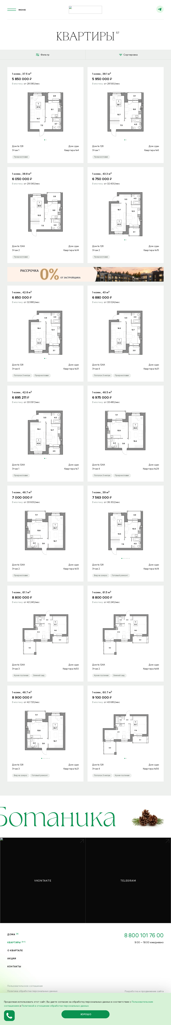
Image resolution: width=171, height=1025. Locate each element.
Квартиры (14, 942)
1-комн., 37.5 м (21, 73)
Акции (11, 958)
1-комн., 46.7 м (22, 492)
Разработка (131, 991)
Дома (11, 934)
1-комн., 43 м (101, 292)
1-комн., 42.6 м (22, 392)
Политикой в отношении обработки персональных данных (55, 1005)
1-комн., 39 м (101, 492)
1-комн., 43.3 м (102, 173)
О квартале (15, 950)
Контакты (14, 966)
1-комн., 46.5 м (102, 392)
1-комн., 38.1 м (101, 73)
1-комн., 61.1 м (21, 592)
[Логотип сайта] (85, 10)
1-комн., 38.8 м (21, 173)
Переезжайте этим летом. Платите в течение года (85, 274)
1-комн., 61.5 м (101, 592)
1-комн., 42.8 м (22, 292)
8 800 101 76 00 (144, 935)
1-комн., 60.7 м (102, 692)
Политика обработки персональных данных (32, 991)
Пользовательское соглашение (25, 985)
